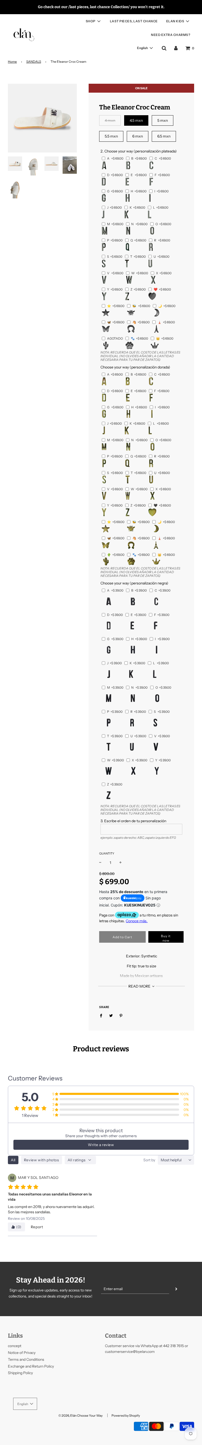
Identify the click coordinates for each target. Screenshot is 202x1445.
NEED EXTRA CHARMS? (170, 35)
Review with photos (41, 1160)
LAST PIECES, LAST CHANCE (134, 21)
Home (12, 62)
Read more (139, 986)
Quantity (106, 853)
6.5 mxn (163, 136)
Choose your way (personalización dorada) (135, 367)
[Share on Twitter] (111, 1015)
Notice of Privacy (22, 1352)
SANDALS (33, 62)
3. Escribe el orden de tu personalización (133, 821)
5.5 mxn (111, 136)
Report (37, 1227)
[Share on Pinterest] (121, 1015)
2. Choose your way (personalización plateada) (138, 151)
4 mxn (110, 120)
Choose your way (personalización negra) (134, 583)
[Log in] (176, 48)
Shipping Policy (20, 1372)
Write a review (101, 1144)
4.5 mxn (136, 120)
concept (14, 1345)
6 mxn (137, 136)
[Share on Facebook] (102, 1015)
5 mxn (162, 120)
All (13, 1160)
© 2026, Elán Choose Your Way (80, 1415)
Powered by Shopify (126, 1415)
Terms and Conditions (26, 1359)
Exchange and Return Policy (31, 1366)
